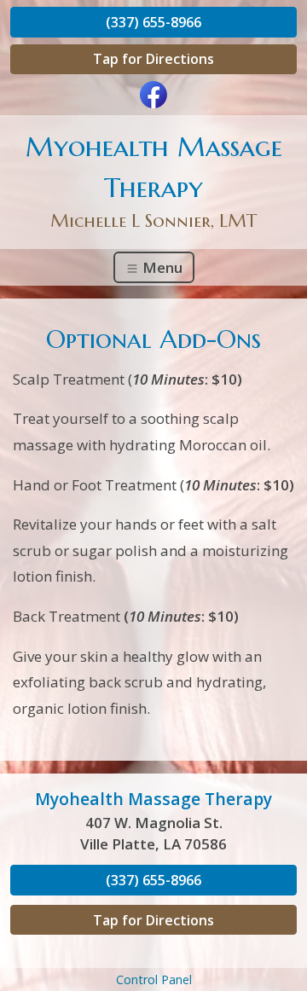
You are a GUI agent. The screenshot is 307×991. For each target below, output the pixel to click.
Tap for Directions (153, 58)
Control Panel (154, 979)
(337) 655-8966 (153, 22)
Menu (160, 267)
